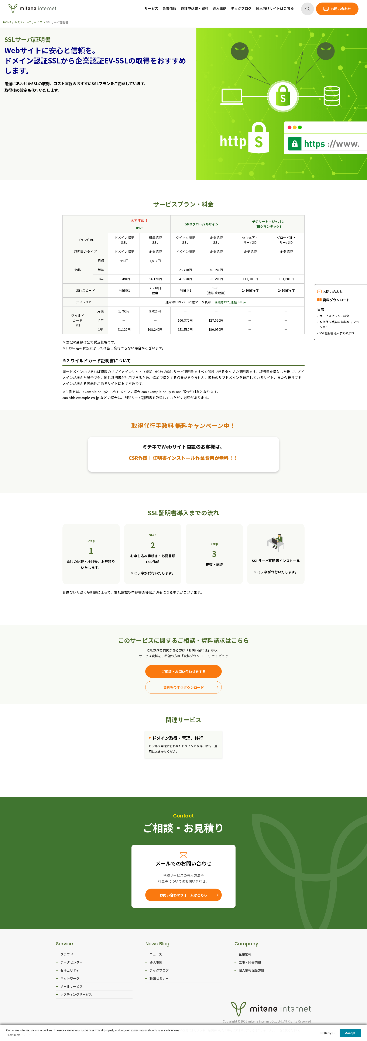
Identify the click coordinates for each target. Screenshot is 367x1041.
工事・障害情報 (250, 962)
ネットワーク (69, 978)
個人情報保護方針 (251, 970)
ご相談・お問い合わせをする (183, 671)
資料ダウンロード (336, 299)
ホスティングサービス (76, 994)
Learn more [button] (13, 1035)
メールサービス (71, 986)
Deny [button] (327, 1033)
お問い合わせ (341, 8)
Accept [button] (350, 1033)
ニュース (156, 954)
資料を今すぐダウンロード (183, 687)
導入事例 (219, 8)
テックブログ (241, 8)
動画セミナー (159, 978)
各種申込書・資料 (195, 8)
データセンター (71, 962)
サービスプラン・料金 (334, 316)
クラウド (66, 954)
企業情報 (169, 8)
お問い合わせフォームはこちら (183, 895)
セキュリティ (69, 970)
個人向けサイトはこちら (275, 8)
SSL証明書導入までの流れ (336, 333)
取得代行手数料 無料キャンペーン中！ (340, 324)
